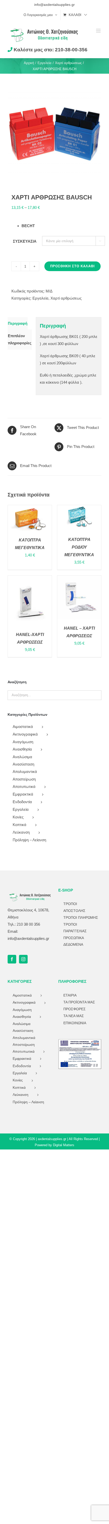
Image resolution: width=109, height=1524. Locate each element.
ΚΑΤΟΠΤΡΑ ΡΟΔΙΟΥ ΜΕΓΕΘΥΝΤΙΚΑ (79, 547)
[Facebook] (12, 959)
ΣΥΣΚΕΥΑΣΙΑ (25, 241)
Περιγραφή (17, 323)
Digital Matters (63, 1145)
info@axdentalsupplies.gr (54, 5)
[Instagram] (23, 959)
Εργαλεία (40, 298)
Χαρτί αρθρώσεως (66, 298)
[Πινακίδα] (79, 1041)
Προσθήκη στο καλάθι (72, 266)
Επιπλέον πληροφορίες (19, 339)
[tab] (18, 323)
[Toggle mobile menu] (98, 30)
